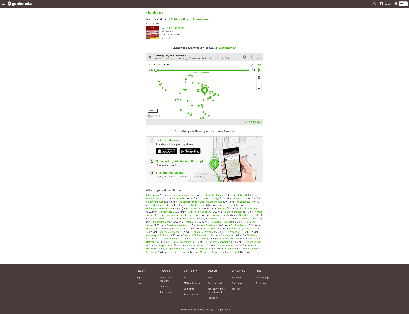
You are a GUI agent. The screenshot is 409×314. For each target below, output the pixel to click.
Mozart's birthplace (210, 252)
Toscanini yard (225, 245)
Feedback (213, 297)
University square (182, 242)
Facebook (237, 283)
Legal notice (223, 309)
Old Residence (238, 225)
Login (139, 283)
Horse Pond (204, 248)
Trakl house (188, 218)
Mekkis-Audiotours (174, 28)
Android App (262, 277)
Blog (186, 277)
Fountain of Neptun (203, 231)
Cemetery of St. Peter (157, 235)
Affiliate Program (192, 283)
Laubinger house (234, 211)
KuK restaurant (161, 218)
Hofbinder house (196, 205)
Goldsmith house (154, 201)
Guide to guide (215, 283)
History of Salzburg (213, 195)
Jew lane (221, 208)
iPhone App (262, 283)
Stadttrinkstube (247, 215)
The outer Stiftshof (169, 238)
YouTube (236, 288)
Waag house (219, 215)
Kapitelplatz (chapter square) (244, 228)
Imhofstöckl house (246, 218)
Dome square (153, 228)
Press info (165, 286)
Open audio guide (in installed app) (179, 161)
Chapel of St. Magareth (195, 235)
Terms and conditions (190, 309)
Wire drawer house (187, 201)
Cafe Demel (192, 221)
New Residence (209, 225)
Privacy (209, 309)
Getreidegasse (178, 252)
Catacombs (227, 235)
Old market (152, 198)
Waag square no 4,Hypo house (183, 215)
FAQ (210, 277)
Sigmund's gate (176, 248)
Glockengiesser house (211, 201)
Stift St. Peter (199, 238)
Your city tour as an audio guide (216, 290)
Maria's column (181, 228)
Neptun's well (166, 245)
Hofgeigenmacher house (159, 208)
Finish (236, 252)
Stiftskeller (252, 235)
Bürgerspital (230, 248)
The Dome (208, 228)
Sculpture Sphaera (169, 231)
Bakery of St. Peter (237, 231)
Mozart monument (162, 221)
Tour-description (180, 195)
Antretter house (216, 218)
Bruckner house (244, 201)
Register (140, 277)
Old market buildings (208, 198)
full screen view (227, 47)
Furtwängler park (252, 242)
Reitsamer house (194, 208)
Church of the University (217, 242)
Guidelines (189, 288)
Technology (166, 292)
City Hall (242, 195)
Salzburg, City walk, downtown (190, 19)
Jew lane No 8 (166, 211)
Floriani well (178, 198)
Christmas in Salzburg (199, 211)
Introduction (152, 195)
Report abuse (191, 294)
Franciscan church (229, 238)
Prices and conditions (165, 279)
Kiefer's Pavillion (195, 245)
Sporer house (226, 205)
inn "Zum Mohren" (249, 208)
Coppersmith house (163, 205)
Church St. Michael (222, 221)
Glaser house (240, 198)
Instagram (237, 277)
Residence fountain (177, 225)
